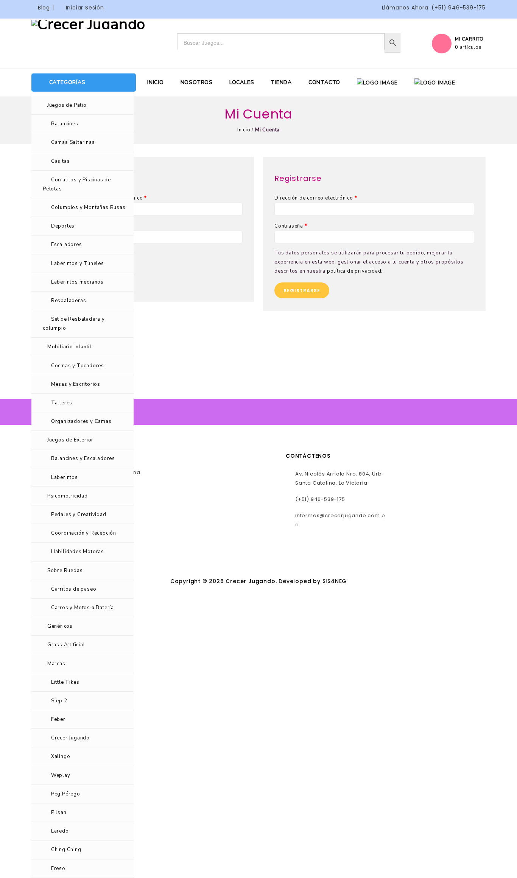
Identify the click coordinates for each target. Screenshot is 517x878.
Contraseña (59, 226)
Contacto (324, 82)
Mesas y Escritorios (75, 384)
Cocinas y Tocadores (77, 365)
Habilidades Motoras (77, 551)
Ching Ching (66, 849)
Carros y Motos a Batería (82, 607)
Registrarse (301, 290)
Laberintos (64, 477)
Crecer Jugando (70, 738)
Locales (241, 82)
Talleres (61, 402)
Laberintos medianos (77, 282)
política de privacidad (354, 271)
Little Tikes (65, 682)
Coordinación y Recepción (83, 533)
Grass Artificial (66, 644)
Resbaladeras (68, 300)
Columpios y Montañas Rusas (88, 207)
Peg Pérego (65, 794)
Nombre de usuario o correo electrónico (95, 198)
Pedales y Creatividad (78, 514)
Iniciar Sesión (85, 7)
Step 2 (59, 700)
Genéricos (60, 626)
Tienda (281, 82)
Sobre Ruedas (65, 570)
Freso (58, 868)
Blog (44, 7)
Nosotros (197, 82)
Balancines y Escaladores (83, 458)
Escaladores (66, 244)
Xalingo (60, 756)
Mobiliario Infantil (69, 346)
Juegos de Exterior (70, 440)
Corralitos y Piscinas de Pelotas (77, 184)
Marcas (56, 663)
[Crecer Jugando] (88, 24)
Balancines (64, 123)
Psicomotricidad (67, 496)
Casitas (60, 161)
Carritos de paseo (74, 589)
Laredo (60, 831)
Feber (58, 719)
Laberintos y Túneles (77, 263)
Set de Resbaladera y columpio (74, 324)
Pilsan (59, 812)
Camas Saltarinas (73, 142)
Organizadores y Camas (81, 421)
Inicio (155, 82)
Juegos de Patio (67, 105)
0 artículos (468, 47)
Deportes (63, 226)
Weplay (60, 775)
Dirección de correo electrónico (315, 198)
